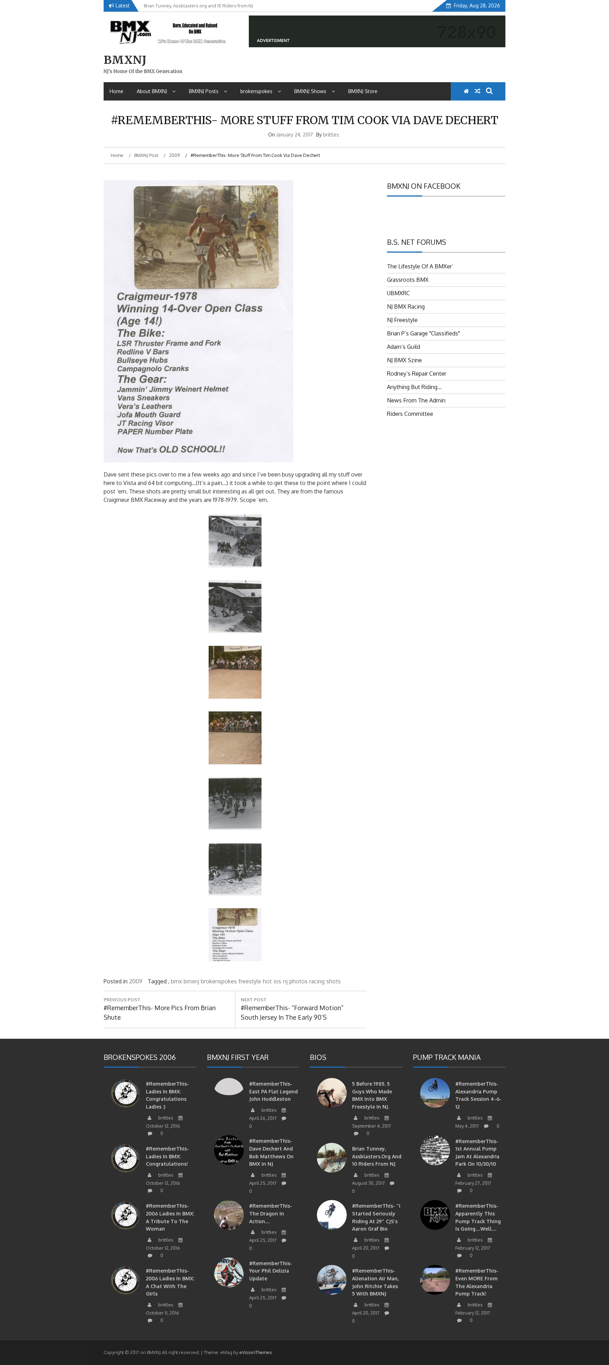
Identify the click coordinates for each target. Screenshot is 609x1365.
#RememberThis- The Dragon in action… (270, 1213)
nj (285, 981)
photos (298, 981)
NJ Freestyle (402, 319)
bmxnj (191, 981)
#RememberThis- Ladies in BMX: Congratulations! (167, 1156)
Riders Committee (410, 413)
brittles (331, 135)
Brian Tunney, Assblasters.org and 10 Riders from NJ (376, 1156)
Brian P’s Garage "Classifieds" (423, 333)
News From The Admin (416, 400)
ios (277, 981)
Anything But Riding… (414, 386)
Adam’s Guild (403, 346)
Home (116, 91)
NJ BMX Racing (406, 306)
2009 (135, 981)
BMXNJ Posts (204, 91)
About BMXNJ (152, 91)
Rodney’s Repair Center (416, 373)
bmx (176, 981)
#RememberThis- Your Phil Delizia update (270, 1270)
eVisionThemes (255, 1352)
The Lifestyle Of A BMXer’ (420, 266)
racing (317, 981)
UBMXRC (398, 293)
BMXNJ (125, 60)
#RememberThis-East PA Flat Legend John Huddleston (273, 1091)
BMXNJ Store (362, 91)
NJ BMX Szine (404, 360)
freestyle (250, 981)
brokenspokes (256, 91)
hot (267, 981)
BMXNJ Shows (310, 91)
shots (333, 981)
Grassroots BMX (408, 279)
